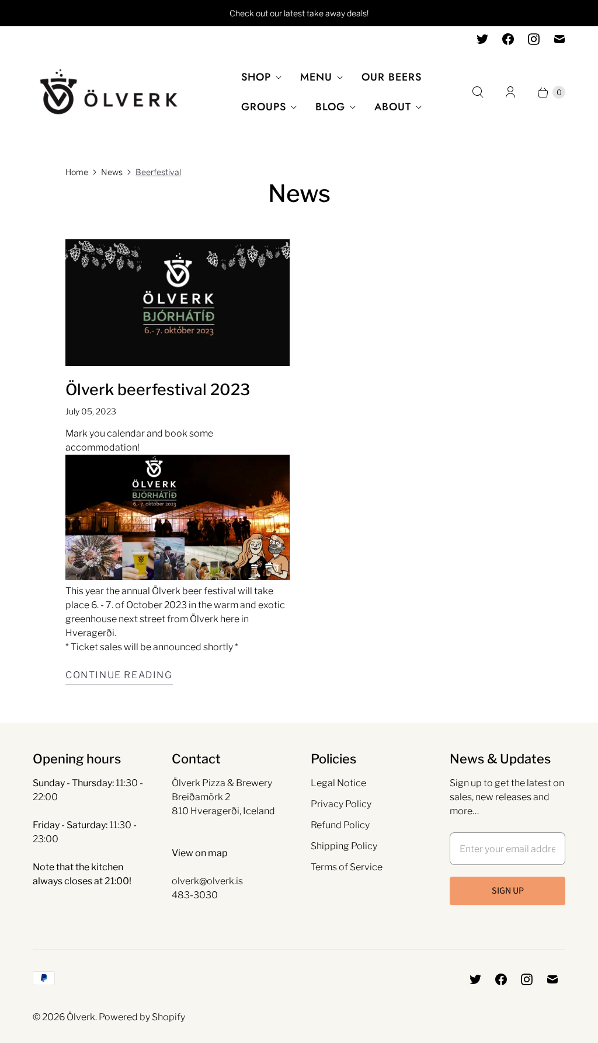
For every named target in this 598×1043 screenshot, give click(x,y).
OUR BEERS (391, 77)
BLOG (330, 106)
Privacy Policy (341, 804)
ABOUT (392, 106)
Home (76, 172)
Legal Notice (338, 783)
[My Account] (510, 92)
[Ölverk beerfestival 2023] (177, 302)
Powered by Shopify (142, 1017)
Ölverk (81, 1017)
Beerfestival (158, 172)
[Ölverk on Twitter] (482, 39)
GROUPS (263, 106)
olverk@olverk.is (207, 881)
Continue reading (119, 675)
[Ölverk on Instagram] (534, 39)
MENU (316, 77)
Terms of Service (347, 867)
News (112, 172)
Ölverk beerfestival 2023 (157, 389)
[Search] (477, 92)
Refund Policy (340, 825)
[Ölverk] (109, 92)
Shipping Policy (344, 846)
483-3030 (195, 895)
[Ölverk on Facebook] (508, 39)
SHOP (256, 77)
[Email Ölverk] (559, 39)
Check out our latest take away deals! (299, 13)
